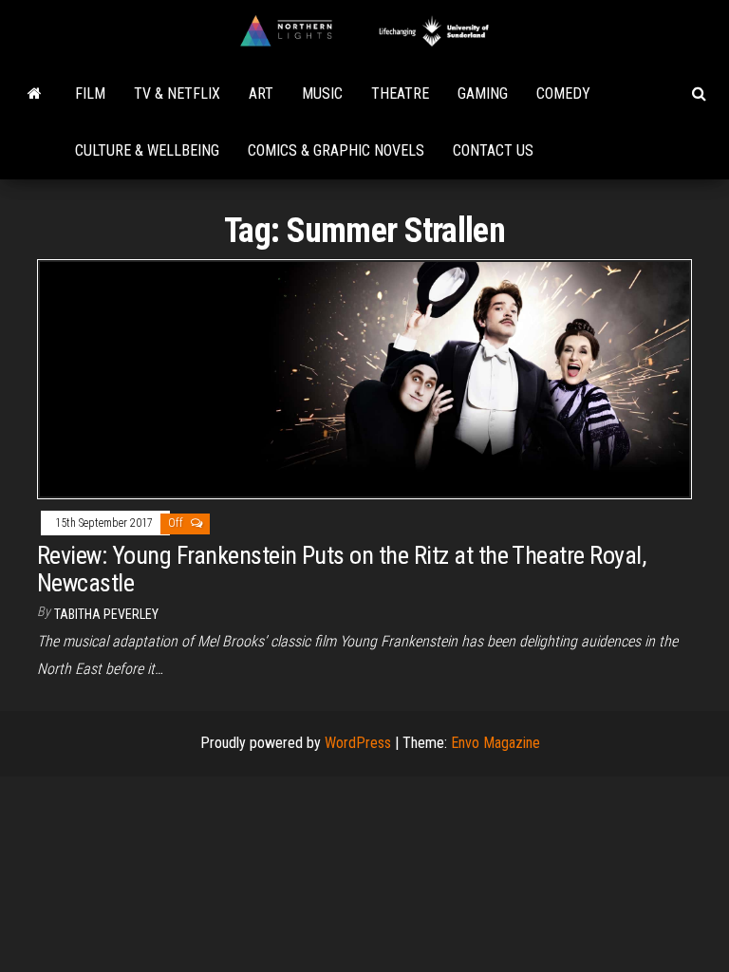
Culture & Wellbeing (147, 150)
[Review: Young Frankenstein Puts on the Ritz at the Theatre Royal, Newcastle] (364, 378)
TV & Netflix (177, 93)
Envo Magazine (495, 743)
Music (322, 93)
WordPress (358, 743)
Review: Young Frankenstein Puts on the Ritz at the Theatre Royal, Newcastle (341, 569)
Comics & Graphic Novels (336, 150)
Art (261, 93)
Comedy (563, 93)
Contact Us (493, 150)
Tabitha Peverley (106, 614)
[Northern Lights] (35, 93)
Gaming (483, 93)
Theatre (400, 93)
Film (90, 93)
